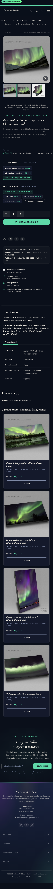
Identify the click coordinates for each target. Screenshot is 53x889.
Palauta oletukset (35, 201)
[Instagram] (21, 825)
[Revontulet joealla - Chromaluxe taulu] (26, 437)
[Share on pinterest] (22, 239)
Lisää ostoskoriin (26, 221)
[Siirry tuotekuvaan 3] (38, 90)
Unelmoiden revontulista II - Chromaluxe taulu (21, 541)
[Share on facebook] (10, 239)
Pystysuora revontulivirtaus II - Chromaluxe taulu (23, 619)
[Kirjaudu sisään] (37, 11)
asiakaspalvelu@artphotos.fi (28, 818)
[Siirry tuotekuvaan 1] (10, 90)
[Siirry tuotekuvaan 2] (24, 90)
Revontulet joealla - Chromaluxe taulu (23, 465)
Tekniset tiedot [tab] (10, 342)
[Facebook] (26, 825)
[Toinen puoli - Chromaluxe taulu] (26, 668)
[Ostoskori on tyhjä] (42, 11)
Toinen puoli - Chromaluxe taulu (23, 694)
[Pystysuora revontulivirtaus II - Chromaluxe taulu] (26, 591)
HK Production (31, 877)
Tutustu (26, 483)
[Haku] (31, 11)
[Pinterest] (32, 825)
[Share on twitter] (16, 239)
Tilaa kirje (42, 766)
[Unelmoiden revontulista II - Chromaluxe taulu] (26, 514)
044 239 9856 (27, 815)
